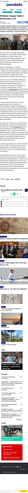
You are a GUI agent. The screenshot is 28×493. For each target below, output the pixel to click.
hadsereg (17, 179)
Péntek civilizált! (5, 327)
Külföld (11, 10)
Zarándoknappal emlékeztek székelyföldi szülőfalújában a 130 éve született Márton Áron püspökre (10, 399)
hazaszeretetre (13, 89)
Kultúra (3, 306)
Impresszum (22, 469)
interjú (3, 342)
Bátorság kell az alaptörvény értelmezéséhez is (10, 439)
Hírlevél (25, 1)
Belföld (4, 10)
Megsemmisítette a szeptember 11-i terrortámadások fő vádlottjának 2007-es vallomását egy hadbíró (11, 416)
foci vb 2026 (18, 12)
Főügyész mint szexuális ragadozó (11, 457)
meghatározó (17, 127)
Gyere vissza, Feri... (8, 449)
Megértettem (23, 491)
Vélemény (19, 10)
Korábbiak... (19, 419)
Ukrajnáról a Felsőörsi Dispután (8, 344)
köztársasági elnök (7, 12)
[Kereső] (1, 1)
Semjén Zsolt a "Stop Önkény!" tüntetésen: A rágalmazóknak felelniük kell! (11, 366)
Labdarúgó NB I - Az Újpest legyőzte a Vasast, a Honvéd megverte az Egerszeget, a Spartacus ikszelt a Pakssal (11, 383)
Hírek (12, 179)
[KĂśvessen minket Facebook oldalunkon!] (12, 467)
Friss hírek (5, 1)
